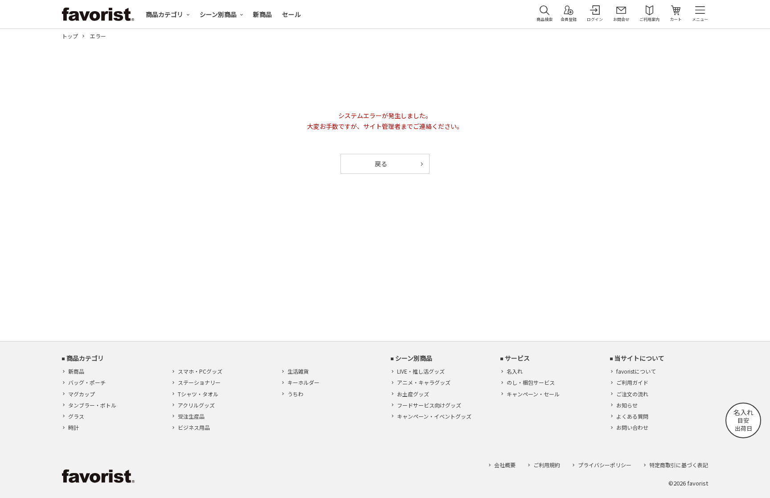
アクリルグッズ (196, 405)
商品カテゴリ (164, 14)
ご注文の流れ (632, 394)
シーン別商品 (218, 14)
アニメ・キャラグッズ (424, 382)
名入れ (515, 371)
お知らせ (627, 405)
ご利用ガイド (632, 382)
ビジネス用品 (194, 427)
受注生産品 (191, 416)
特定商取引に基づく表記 (678, 465)
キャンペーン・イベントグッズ (434, 416)
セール (291, 14)
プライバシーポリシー (604, 465)
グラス (76, 416)
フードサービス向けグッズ (429, 405)
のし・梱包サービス (531, 382)
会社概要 (505, 465)
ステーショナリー (199, 382)
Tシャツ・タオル (198, 394)
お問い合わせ (632, 427)
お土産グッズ (413, 394)
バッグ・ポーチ (87, 382)
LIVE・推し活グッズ (421, 371)
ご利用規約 (546, 465)
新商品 (262, 14)
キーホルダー (303, 382)
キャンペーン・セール (533, 394)
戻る (381, 163)
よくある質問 (632, 416)
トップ (70, 36)
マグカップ (81, 394)
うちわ (295, 394)
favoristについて (636, 371)
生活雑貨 (298, 371)
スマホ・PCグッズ (200, 371)
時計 (73, 427)
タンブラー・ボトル (92, 405)
